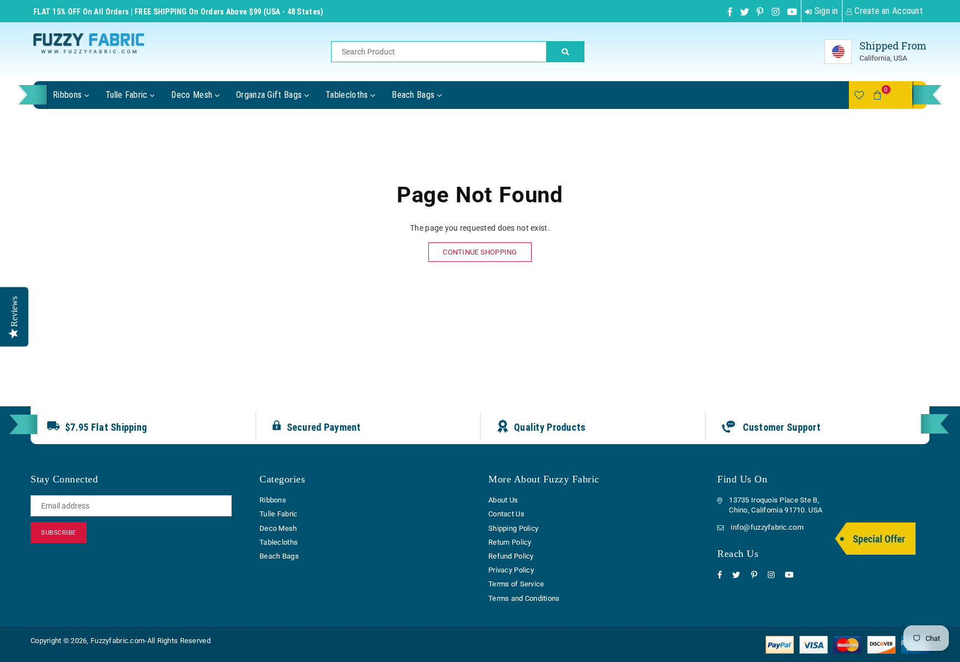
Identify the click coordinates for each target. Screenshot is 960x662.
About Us (503, 500)
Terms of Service (516, 584)
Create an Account (887, 11)
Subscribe (58, 532)
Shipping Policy (513, 528)
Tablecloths (348, 94)
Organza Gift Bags (270, 94)
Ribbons (68, 94)
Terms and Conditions (524, 598)
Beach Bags (414, 94)
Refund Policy (511, 556)
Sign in (825, 11)
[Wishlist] (859, 95)
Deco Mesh (192, 94)
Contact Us (506, 514)
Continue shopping (480, 252)
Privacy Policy (511, 570)
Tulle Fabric (128, 94)
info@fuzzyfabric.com (767, 527)
